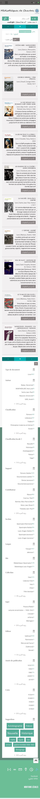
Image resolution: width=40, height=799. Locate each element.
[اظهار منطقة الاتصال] (1, 2)
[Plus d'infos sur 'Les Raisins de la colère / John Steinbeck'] (8, 173)
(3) (21, 684)
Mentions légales (31, 786)
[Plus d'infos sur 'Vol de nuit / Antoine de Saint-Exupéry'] (8, 266)
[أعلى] (35, 760)
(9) (21, 596)
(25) (21, 404)
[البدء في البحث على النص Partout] (5, 19)
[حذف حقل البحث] (10, 19)
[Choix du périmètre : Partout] (34, 19)
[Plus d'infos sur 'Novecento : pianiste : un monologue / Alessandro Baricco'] (8, 333)
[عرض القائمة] (6, 2)
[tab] (37, 769)
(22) (21, 433)
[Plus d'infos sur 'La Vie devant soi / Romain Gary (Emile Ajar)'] (8, 109)
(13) (21, 462)
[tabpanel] (20, 391)
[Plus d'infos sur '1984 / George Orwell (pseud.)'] (8, 84)
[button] (32, 2)
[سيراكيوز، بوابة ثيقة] (20, 11)
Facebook (34, 776)
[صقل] (20, 26)
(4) (21, 655)
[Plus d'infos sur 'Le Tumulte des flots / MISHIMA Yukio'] (8, 301)
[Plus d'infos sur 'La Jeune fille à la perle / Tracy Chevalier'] (8, 141)
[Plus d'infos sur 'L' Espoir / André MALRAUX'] (8, 237)
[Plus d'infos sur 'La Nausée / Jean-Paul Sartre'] (8, 205)
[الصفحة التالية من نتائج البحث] (8, 26)
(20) (21, 755)
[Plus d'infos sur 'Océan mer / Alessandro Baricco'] (8, 51)
